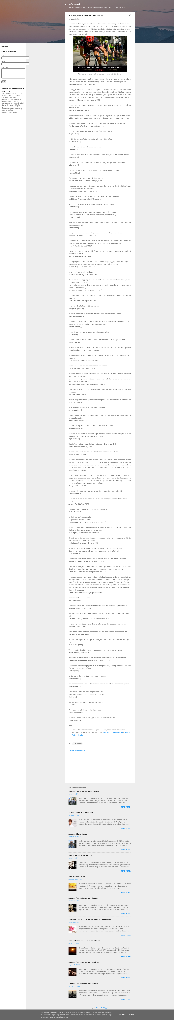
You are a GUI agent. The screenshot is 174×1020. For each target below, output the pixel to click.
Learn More (122, 1015)
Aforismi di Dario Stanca (78, 834)
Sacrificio (81, 735)
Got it (131, 1015)
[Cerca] (134, 5)
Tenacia (127, 732)
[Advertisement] (100, 766)
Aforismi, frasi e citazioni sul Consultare (84, 791)
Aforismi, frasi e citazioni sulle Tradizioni (84, 962)
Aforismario (75, 4)
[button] (130, 15)
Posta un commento (77, 751)
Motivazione (77, 744)
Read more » (126, 807)
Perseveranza (118, 732)
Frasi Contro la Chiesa (77, 877)
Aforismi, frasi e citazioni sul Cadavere (83, 984)
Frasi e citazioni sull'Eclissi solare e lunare (84, 941)
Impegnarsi (107, 732)
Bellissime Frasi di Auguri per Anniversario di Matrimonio (90, 919)
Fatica (74, 735)
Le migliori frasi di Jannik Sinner (81, 813)
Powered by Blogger (101, 1008)
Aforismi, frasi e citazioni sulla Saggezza (84, 898)
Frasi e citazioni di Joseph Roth (80, 855)
